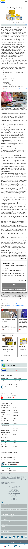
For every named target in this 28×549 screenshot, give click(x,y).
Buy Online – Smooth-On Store (8, 507)
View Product (6, 355)
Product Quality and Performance (9, 512)
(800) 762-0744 (14, 496)
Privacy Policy (4, 519)
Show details (20, 280)
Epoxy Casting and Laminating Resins (16, 303)
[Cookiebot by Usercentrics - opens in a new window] (20, 258)
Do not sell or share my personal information (14, 289)
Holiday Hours (5, 524)
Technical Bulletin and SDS (20, 24)
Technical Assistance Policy (8, 516)
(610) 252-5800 (14, 494)
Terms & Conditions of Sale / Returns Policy (11, 509)
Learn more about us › (5, 483)
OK (14, 284)
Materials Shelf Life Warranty (8, 514)
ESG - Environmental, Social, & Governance (11, 521)
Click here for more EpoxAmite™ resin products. (15, 88)
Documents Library (9, 397)
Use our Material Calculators (12, 386)
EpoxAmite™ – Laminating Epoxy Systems (15, 305)
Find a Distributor (11, 365)
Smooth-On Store (12, 370)
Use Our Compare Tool (11, 464)
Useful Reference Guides (7, 533)
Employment (4, 529)
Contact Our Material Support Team (11, 501)
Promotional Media (6, 531)
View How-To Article (7, 329)
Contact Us (4, 526)
